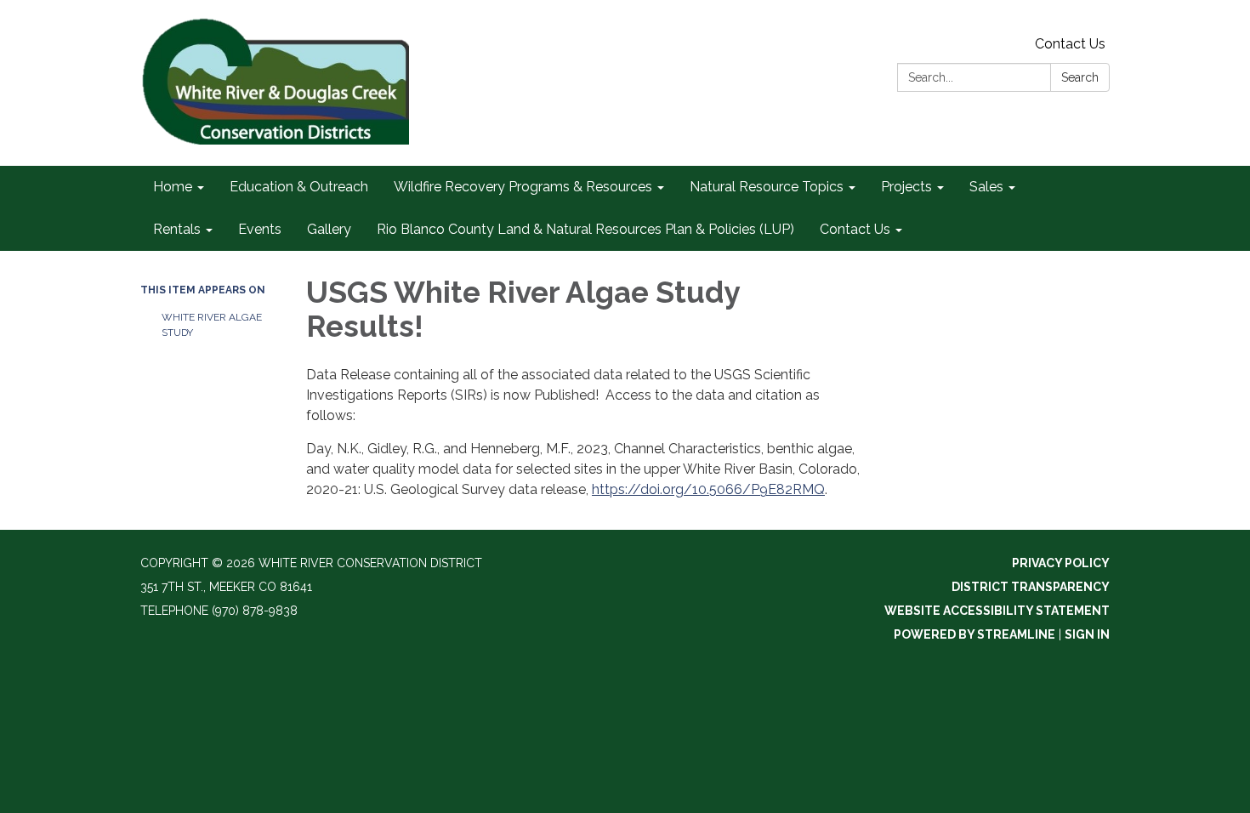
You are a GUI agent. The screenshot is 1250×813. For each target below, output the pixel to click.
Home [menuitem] (172, 187)
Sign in (1087, 634)
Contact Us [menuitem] (855, 229)
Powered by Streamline (974, 634)
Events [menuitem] (259, 229)
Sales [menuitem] (986, 187)
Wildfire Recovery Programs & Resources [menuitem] (523, 187)
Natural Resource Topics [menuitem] (767, 187)
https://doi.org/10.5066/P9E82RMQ (708, 489)
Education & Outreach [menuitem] (299, 187)
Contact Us (1070, 44)
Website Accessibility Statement (997, 610)
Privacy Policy (1061, 563)
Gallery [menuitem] (329, 229)
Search (1080, 77)
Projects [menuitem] (906, 187)
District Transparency (1031, 587)
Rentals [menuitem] (177, 229)
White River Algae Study (212, 324)
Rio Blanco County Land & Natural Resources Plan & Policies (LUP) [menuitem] (585, 229)
